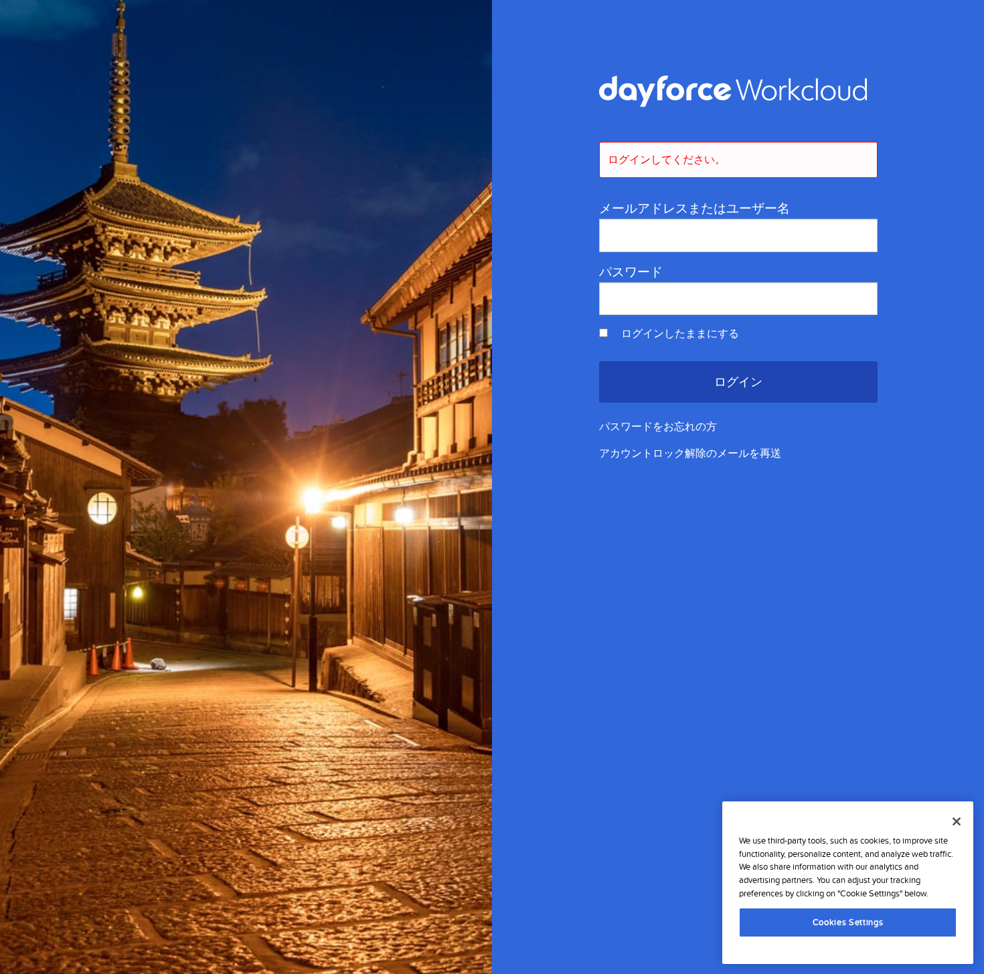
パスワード (631, 272)
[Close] (956, 821)
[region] (847, 882)
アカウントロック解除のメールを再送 (690, 453)
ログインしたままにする (679, 333)
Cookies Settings (848, 921)
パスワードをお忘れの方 (658, 426)
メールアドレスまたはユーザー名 (694, 208)
